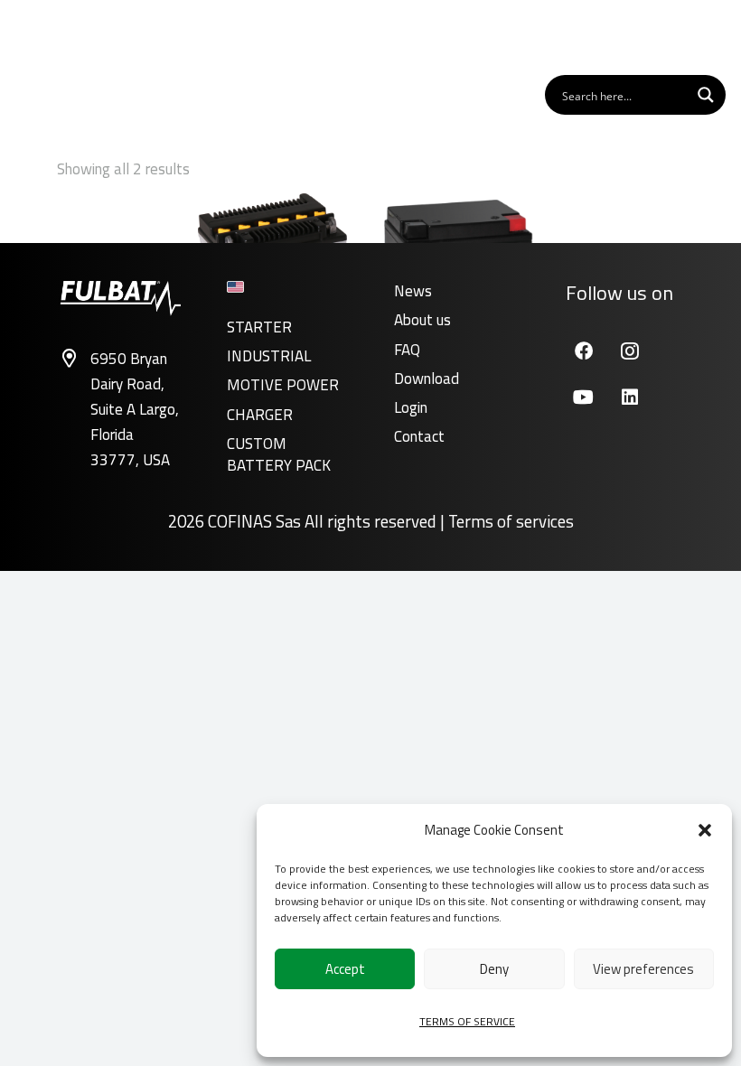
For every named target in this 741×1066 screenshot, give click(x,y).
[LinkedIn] (629, 397)
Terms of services (511, 521)
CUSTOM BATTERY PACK (279, 454)
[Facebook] (583, 351)
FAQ (407, 349)
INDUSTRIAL (269, 356)
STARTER (259, 327)
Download (426, 378)
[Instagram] (629, 351)
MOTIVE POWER (283, 385)
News (413, 291)
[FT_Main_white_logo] (71, 36)
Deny (494, 968)
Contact (419, 436)
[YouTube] (583, 397)
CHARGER (260, 414)
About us (422, 320)
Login (410, 407)
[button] (705, 830)
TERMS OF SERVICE (467, 1021)
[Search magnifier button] (705, 95)
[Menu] (704, 36)
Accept (345, 968)
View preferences (643, 968)
